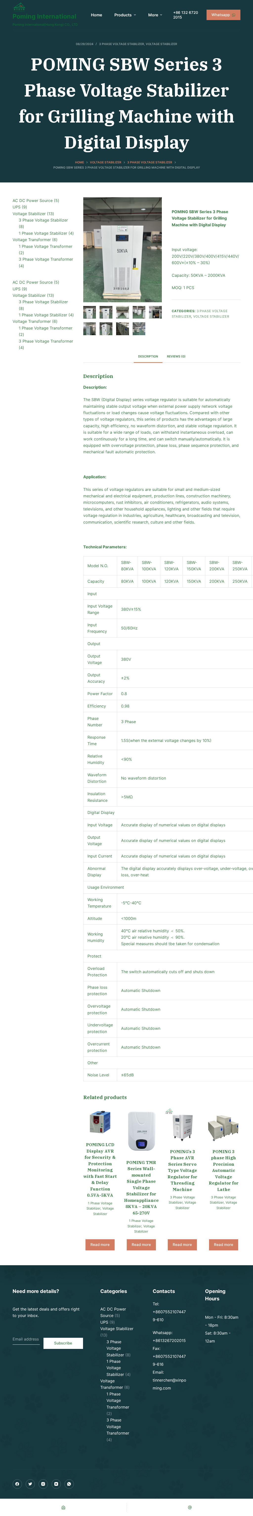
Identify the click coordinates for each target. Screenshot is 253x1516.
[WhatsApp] (69, 1484)
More (153, 14)
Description (148, 356)
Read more (100, 1244)
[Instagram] (43, 1484)
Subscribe (63, 1343)
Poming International (44, 16)
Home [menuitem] (96, 14)
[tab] (148, 356)
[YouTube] (56, 1484)
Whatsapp (220, 14)
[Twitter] (30, 1484)
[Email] (190, 1507)
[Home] (63, 1507)
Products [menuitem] (123, 14)
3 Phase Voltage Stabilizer (121, 44)
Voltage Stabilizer (161, 44)
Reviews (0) (176, 356)
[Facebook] (17, 1484)
